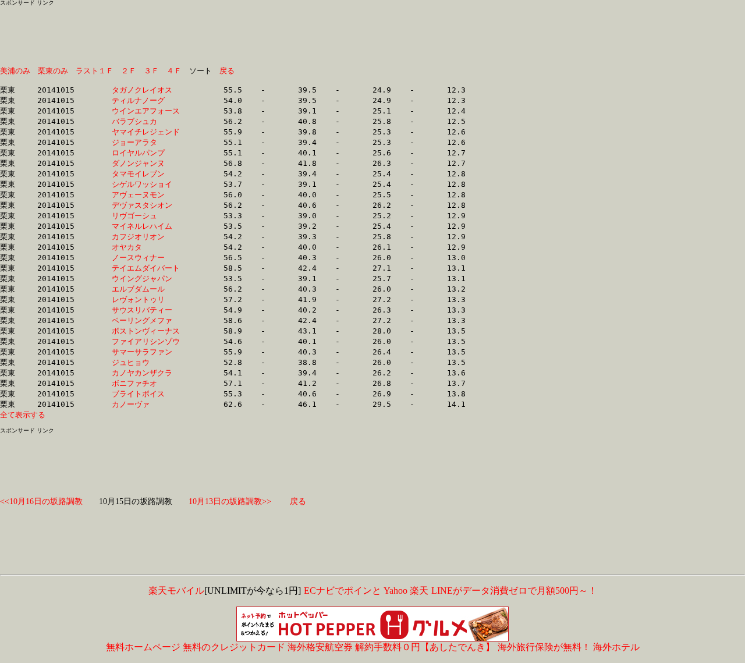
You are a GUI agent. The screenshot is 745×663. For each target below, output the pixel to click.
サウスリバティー (146, 310)
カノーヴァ (146, 404)
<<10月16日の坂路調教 (41, 501)
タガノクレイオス (146, 90)
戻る (227, 70)
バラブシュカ (146, 121)
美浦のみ (15, 70)
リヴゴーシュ (146, 215)
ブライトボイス (146, 393)
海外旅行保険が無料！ (544, 647)
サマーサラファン (146, 352)
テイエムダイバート (146, 268)
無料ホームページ (143, 647)
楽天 (419, 590)
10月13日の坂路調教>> (230, 501)
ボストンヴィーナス (146, 331)
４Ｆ (174, 70)
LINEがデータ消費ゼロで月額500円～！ (514, 590)
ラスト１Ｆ (94, 70)
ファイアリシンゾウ (146, 341)
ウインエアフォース (146, 111)
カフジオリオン (146, 236)
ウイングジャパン (146, 278)
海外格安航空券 (320, 647)
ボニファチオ (146, 383)
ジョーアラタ (146, 142)
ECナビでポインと (342, 590)
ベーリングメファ (146, 320)
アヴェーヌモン (146, 194)
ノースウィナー (146, 257)
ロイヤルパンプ (146, 152)
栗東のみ (53, 70)
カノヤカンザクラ (146, 372)
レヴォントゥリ (146, 299)
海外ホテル (616, 647)
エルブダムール (146, 289)
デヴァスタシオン (146, 205)
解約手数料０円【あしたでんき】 (425, 647)
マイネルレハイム (146, 226)
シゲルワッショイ (146, 184)
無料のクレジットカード (234, 647)
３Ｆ (151, 70)
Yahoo (395, 590)
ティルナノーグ (146, 100)
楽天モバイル (176, 590)
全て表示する (22, 414)
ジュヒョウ (146, 362)
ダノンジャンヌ (146, 163)
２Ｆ (128, 70)
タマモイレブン (146, 173)
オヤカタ (146, 247)
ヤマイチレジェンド (146, 131)
